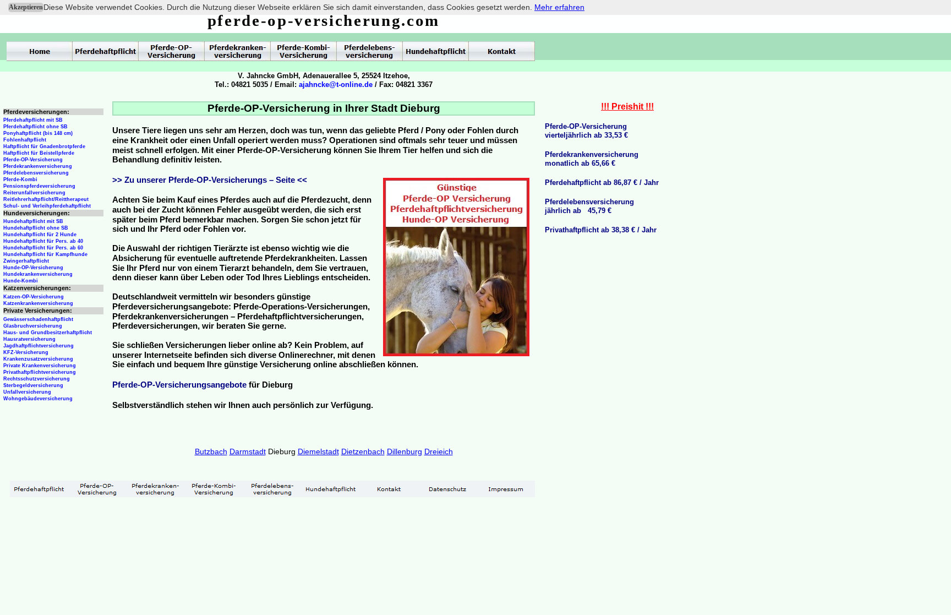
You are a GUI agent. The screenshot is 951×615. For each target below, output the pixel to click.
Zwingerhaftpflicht (26, 261)
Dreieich (438, 451)
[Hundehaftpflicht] (331, 489)
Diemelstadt (318, 451)
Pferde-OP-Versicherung (33, 159)
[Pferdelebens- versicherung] (272, 489)
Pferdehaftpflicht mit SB (33, 120)
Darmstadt (247, 451)
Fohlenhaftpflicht (24, 140)
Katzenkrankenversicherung (38, 303)
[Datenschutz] (447, 489)
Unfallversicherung (27, 392)
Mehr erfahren (559, 7)
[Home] (40, 51)
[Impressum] (506, 489)
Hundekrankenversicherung (38, 274)
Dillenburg (404, 451)
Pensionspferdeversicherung (39, 186)
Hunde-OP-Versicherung (33, 267)
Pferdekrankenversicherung (37, 166)
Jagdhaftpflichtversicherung (38, 346)
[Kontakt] (389, 489)
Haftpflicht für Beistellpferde (38, 153)
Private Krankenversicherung (39, 365)
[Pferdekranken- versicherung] (156, 489)
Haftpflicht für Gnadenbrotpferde (44, 146)
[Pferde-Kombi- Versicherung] (214, 489)
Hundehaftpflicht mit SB (33, 221)
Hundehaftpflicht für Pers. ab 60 (43, 248)
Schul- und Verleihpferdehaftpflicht (47, 206)
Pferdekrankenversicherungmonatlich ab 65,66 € (591, 158)
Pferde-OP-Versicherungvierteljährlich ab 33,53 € (586, 130)
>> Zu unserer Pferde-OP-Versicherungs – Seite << (209, 180)
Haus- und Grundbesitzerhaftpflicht (47, 332)
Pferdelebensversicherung (36, 173)
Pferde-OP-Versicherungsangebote (179, 384)
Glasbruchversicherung (32, 326)
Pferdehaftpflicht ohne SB (35, 126)
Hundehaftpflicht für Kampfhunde (45, 254)
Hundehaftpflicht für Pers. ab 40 (43, 241)
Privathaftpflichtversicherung (39, 372)
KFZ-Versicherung (25, 352)
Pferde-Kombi (20, 179)
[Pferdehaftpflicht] (39, 489)
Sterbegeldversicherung (33, 385)
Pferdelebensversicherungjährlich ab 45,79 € (589, 206)
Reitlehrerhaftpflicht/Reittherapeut (46, 199)
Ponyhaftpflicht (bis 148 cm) (38, 133)
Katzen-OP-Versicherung (33, 297)
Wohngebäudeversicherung (38, 398)
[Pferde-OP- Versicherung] (97, 489)
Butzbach (211, 451)
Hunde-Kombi (20, 281)
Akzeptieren (26, 7)
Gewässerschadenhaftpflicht (38, 319)
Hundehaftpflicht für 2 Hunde (39, 234)
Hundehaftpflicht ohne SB (35, 228)
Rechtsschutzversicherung (36, 379)
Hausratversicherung (29, 339)
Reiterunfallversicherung (34, 192)
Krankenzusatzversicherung (38, 359)
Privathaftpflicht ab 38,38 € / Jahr (601, 230)
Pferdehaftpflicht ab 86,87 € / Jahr (602, 182)
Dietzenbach (363, 451)
